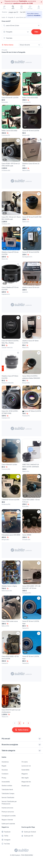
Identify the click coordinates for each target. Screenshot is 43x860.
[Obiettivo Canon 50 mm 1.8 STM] (31, 154)
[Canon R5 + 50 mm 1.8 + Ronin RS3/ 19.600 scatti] (11, 208)
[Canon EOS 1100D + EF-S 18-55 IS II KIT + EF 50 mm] (31, 577)
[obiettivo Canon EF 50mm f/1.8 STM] (31, 332)
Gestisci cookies (7, 785)
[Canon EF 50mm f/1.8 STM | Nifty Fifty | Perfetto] (11, 332)
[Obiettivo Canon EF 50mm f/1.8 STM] (11, 367)
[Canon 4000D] (31, 525)
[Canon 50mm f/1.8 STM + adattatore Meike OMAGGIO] (31, 367)
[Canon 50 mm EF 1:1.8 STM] (11, 87)
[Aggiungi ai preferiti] (18, 74)
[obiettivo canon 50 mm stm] (31, 278)
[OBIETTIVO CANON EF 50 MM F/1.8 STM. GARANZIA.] (31, 455)
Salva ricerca (8, 45)
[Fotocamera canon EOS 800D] (11, 525)
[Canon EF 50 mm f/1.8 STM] (31, 120)
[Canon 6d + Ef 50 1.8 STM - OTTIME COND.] (11, 402)
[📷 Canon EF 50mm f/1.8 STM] (31, 402)
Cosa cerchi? (6, 21)
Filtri (36, 32)
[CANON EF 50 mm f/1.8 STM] (11, 491)
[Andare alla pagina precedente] (15, 723)
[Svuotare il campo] (39, 25)
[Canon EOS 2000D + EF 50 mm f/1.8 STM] (11, 647)
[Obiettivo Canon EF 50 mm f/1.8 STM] (11, 243)
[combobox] (21, 25)
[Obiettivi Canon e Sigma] (11, 577)
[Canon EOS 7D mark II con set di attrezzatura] (11, 701)
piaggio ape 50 (13, 12)
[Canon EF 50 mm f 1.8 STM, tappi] (31, 612)
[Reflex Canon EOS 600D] (31, 87)
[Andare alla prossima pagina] (28, 723)
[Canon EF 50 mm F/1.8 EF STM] (31, 208)
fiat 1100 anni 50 (25, 12)
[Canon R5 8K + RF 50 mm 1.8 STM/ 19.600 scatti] (11, 154)
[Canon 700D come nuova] (11, 612)
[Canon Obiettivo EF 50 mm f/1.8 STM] (11, 278)
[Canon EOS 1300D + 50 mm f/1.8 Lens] (31, 491)
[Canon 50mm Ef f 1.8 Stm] (11, 455)
